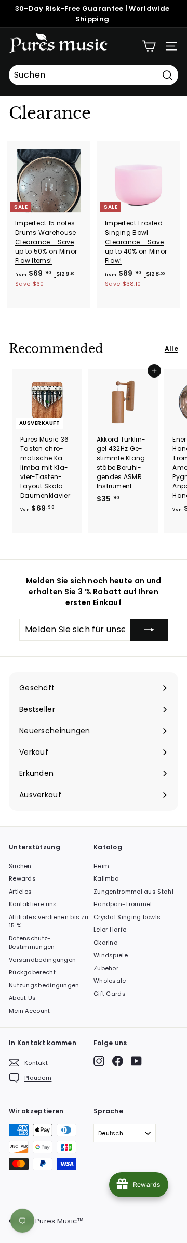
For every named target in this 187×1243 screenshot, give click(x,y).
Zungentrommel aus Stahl (133, 891)
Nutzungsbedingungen (44, 985)
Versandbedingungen (42, 960)
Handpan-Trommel (123, 904)
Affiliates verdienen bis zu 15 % (48, 921)
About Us (22, 998)
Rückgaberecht (32, 972)
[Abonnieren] (149, 630)
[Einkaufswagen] (149, 46)
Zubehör (106, 968)
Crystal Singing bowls (127, 917)
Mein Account (29, 1011)
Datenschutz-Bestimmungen (32, 942)
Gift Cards (110, 993)
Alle (171, 348)
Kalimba (106, 878)
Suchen (20, 866)
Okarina (106, 942)
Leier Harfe (110, 929)
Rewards (22, 878)
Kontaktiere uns (33, 904)
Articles (20, 891)
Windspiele (111, 955)
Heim (101, 866)
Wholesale (110, 980)
